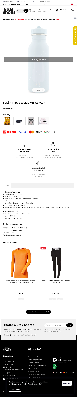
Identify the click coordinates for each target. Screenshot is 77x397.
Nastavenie (15, 389)
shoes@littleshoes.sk (9, 373)
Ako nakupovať (15, 4)
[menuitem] (8, 19)
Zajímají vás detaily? (35, 384)
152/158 (20, 299)
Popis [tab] (7, 185)
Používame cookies (34, 377)
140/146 (52, 299)
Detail (20, 276)
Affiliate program (33, 371)
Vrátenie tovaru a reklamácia (37, 365)
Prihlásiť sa (69, 325)
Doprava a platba (33, 362)
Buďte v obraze (4, 379)
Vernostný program (34, 368)
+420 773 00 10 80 (9, 376)
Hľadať (26, 11)
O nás (5, 4)
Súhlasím (66, 383)
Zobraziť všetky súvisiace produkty (38, 312)
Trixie (13, 232)
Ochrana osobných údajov (36, 374)
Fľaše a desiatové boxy (19, 227)
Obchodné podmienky (35, 359)
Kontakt (26, 4)
